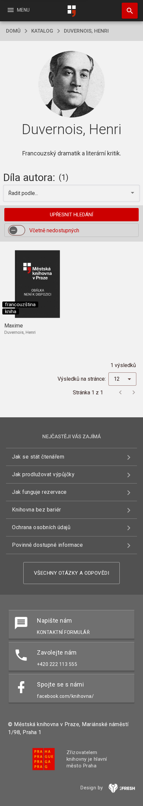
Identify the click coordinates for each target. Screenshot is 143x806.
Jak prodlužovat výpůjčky (43, 474)
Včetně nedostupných (54, 230)
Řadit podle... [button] (23, 193)
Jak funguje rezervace (39, 492)
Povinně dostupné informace (47, 545)
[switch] (16, 230)
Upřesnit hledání (71, 215)
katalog (42, 31)
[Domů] (71, 11)
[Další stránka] (133, 392)
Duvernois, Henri (86, 31)
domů (13, 31)
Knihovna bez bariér (36, 509)
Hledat (127, 11)
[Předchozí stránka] (120, 392)
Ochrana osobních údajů (41, 527)
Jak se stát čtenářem (38, 457)
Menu (18, 10)
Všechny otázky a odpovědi (71, 573)
